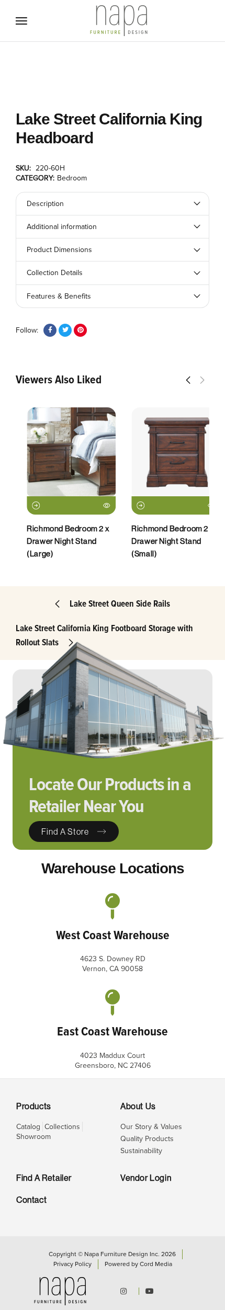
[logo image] (119, 20)
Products (33, 1106)
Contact (31, 1200)
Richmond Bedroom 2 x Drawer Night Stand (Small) (161, 541)
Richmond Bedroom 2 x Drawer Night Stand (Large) (57, 541)
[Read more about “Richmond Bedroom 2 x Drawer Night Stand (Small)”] (129, 505)
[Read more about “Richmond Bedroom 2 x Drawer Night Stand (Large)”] (24, 505)
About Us (138, 1106)
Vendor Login (145, 1178)
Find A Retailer (44, 1178)
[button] (188, 380)
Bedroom (72, 178)
